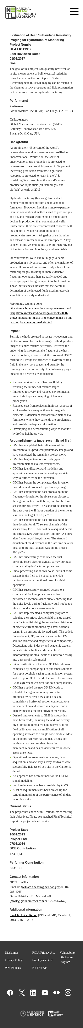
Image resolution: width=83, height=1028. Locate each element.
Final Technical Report (23, 915)
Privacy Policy (14, 960)
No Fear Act (39, 967)
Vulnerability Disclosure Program (67, 957)
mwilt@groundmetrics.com (27, 901)
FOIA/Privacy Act (43, 952)
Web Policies (13, 967)
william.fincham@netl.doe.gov (41, 887)
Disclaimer (11, 952)
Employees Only (42, 960)
